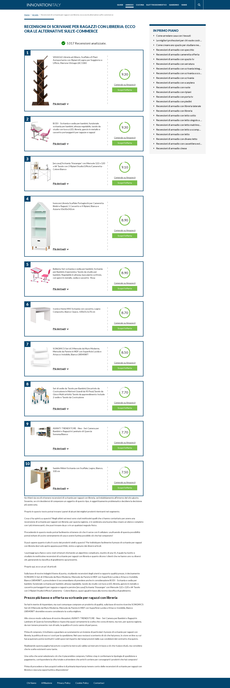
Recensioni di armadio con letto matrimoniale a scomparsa (179, 124)
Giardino (174, 5)
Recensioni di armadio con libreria (174, 110)
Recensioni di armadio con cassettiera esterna (179, 143)
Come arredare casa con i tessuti (173, 35)
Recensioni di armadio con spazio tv (175, 59)
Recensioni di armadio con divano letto (176, 138)
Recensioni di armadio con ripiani (173, 91)
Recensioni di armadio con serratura (175, 63)
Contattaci (99, 683)
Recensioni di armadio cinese (171, 148)
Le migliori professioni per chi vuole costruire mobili (179, 40)
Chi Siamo (31, 683)
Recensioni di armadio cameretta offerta (177, 54)
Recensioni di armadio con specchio (175, 49)
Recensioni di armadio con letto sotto (176, 115)
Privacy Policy (63, 683)
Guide (120, 5)
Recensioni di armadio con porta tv (174, 96)
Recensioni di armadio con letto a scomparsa (179, 129)
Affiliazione (46, 683)
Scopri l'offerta (125, 90)
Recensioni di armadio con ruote (173, 87)
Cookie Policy (82, 683)
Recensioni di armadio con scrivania (175, 77)
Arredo (129, 5)
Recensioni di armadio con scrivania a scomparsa (179, 73)
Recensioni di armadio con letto (173, 134)
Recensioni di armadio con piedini (174, 101)
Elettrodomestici (156, 5)
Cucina (140, 5)
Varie (184, 5)
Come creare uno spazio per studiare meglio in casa (179, 44)
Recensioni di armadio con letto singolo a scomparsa (179, 120)
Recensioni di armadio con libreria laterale (178, 105)
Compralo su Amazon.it (124, 84)
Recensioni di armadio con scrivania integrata (179, 68)
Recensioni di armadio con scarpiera (175, 82)
